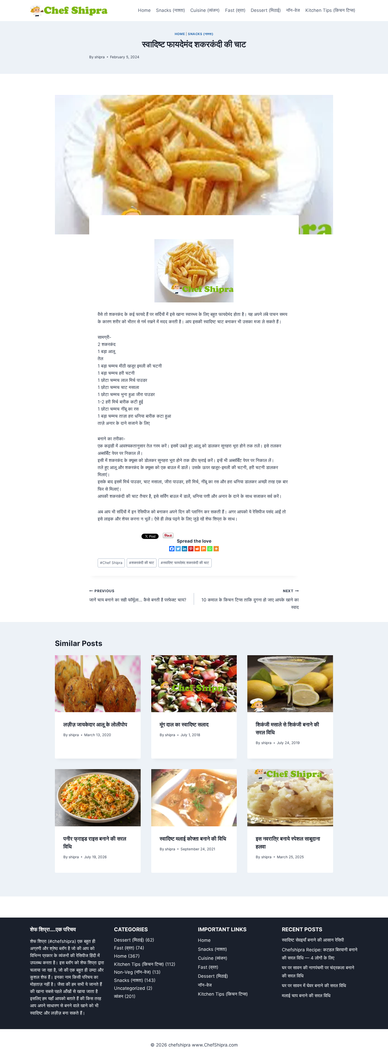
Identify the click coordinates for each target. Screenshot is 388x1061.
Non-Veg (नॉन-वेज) (132, 972)
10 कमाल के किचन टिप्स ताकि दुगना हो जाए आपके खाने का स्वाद (250, 599)
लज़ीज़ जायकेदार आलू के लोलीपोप (95, 724)
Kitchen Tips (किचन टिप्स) (330, 10)
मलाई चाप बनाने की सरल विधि (306, 995)
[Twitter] (178, 548)
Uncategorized (129, 988)
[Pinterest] (190, 548)
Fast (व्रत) (235, 10)
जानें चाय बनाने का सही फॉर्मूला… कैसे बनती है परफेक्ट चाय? (137, 596)
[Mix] (203, 548)
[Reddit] (197, 548)
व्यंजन (118, 996)
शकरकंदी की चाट (141, 563)
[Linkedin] (184, 548)
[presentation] (98, 683)
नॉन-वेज (293, 10)
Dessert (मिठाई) (266, 10)
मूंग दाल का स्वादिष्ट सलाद (184, 724)
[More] (216, 548)
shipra (99, 57)
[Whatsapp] (209, 548)
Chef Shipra (111, 563)
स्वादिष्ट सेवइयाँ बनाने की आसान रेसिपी (313, 940)
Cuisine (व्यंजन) (205, 10)
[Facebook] (171, 548)
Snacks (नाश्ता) (170, 10)
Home (144, 10)
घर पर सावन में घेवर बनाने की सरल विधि (314, 985)
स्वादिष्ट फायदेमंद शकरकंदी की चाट (185, 563)
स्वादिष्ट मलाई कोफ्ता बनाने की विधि (193, 839)
